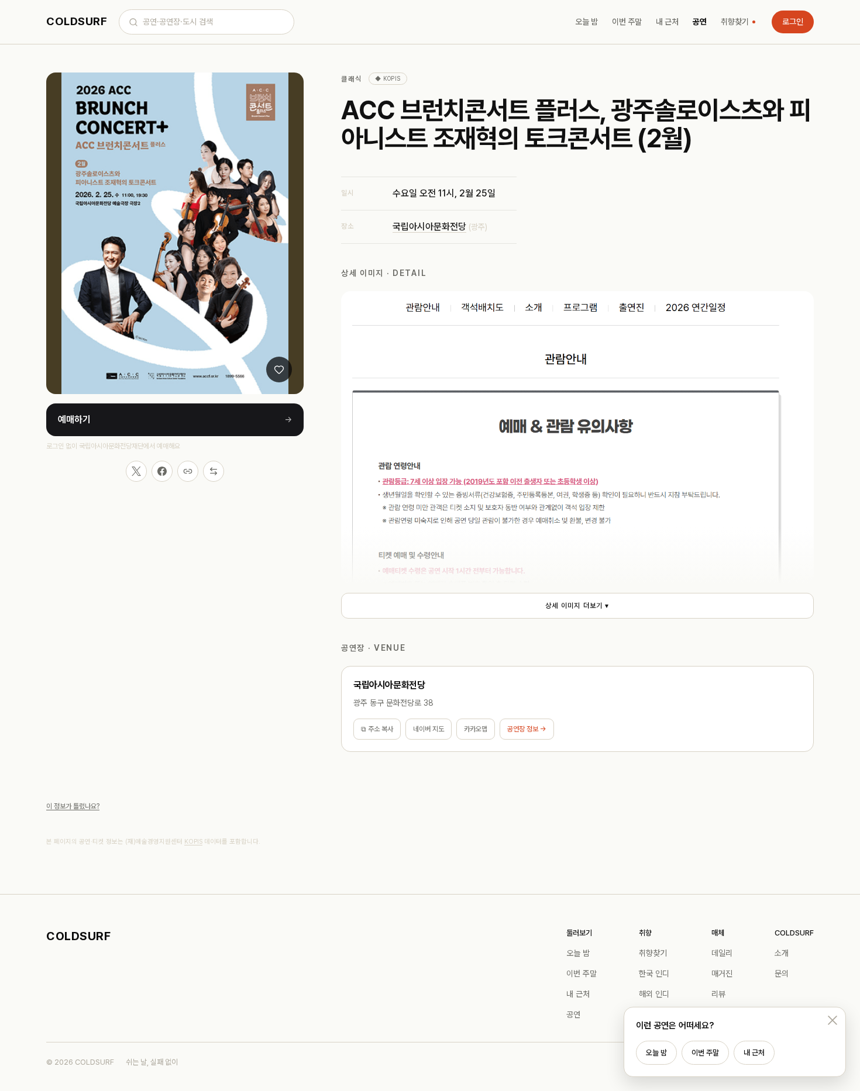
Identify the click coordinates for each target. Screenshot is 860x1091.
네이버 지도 (428, 729)
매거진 (721, 973)
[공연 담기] (279, 369)
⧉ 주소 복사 (377, 729)
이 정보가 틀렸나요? (72, 806)
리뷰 (718, 994)
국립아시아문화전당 (429, 226)
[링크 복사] (187, 471)
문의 (782, 973)
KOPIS (193, 841)
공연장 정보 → (526, 729)
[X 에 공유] (136, 471)
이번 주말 (627, 21)
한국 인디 (654, 973)
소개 (782, 953)
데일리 (721, 953)
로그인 (792, 21)
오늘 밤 (586, 21)
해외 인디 (654, 994)
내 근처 (667, 21)
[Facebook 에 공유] (162, 471)
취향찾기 (735, 21)
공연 (700, 21)
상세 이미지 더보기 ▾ (577, 606)
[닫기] (832, 1020)
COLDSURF (76, 21)
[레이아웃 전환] (213, 471)
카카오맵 (475, 729)
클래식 (351, 79)
